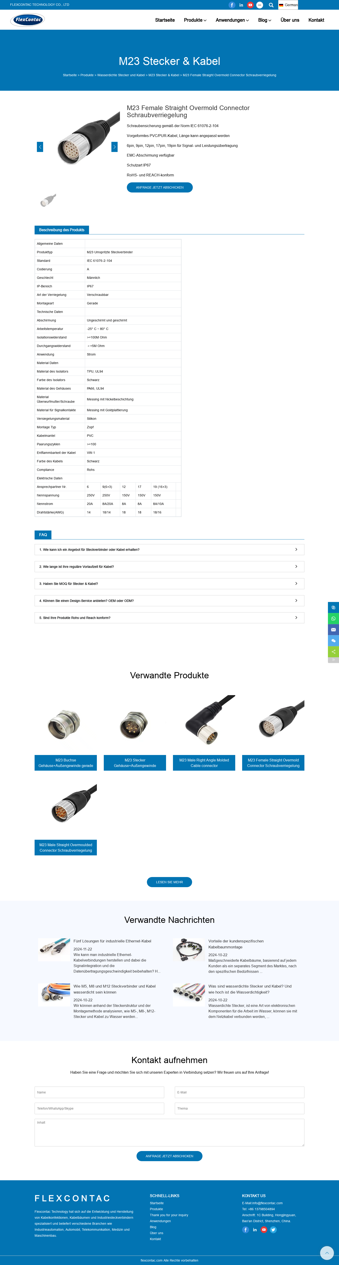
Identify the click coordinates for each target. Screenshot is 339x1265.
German (291, 5)
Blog (262, 20)
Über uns (290, 20)
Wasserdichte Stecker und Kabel (121, 75)
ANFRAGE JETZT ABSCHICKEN (160, 187)
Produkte (193, 20)
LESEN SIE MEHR (169, 882)
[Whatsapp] (333, 618)
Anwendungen (230, 20)
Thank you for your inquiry (169, 1215)
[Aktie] (333, 651)
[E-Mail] (333, 629)
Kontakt (316, 20)
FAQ (43, 535)
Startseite (165, 20)
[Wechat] (333, 640)
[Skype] (333, 607)
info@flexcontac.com (267, 1203)
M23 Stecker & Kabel (164, 75)
